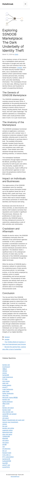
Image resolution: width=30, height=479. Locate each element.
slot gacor (5, 418)
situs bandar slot (7, 412)
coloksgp (5, 416)
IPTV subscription (8, 457)
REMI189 (5, 438)
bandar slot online (8, 428)
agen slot (5, 383)
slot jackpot (12, 414)
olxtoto (4, 373)
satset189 (5, 414)
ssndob (19, 67)
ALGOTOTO (6, 467)
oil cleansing (6, 448)
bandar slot (6, 365)
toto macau (6, 381)
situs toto (5, 395)
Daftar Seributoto (8, 393)
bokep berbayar (7, 401)
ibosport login (6, 453)
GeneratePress (15, 476)
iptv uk (4, 451)
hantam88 (5, 375)
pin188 (4, 444)
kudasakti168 (6, 461)
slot (3, 406)
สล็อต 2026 (5, 403)
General (7, 337)
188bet (4, 369)
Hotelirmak (7, 4)
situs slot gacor (7, 434)
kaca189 (5, 463)
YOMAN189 (6, 436)
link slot (4, 426)
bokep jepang (6, 385)
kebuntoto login (7, 432)
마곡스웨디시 (6, 455)
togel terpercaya (7, 377)
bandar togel (6, 410)
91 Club (4, 379)
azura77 (5, 387)
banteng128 (6, 459)
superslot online (7, 430)
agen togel (5, 391)
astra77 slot (6, 465)
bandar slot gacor (8, 408)
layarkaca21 (6, 367)
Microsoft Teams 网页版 (10, 397)
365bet (4, 371)
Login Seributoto (7, 389)
